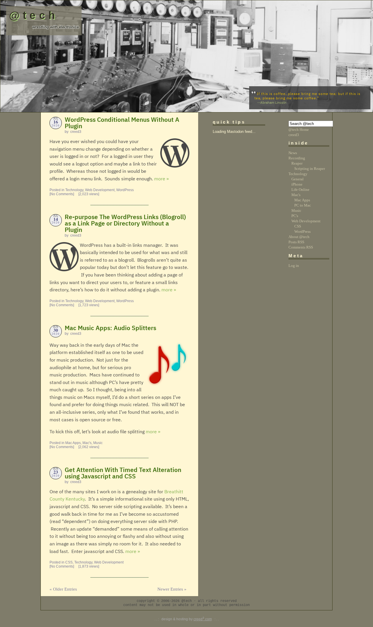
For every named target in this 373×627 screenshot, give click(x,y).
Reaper (296, 163)
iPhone (296, 184)
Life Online (300, 189)
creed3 (293, 135)
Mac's (87, 443)
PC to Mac (302, 205)
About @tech (298, 237)
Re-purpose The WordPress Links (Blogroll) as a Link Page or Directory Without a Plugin (125, 223)
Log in (293, 265)
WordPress (125, 190)
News (292, 153)
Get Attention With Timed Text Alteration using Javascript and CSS (123, 473)
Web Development (100, 190)
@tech (33, 15)
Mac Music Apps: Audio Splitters (110, 328)
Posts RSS (296, 242)
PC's (294, 216)
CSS (69, 562)
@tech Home (298, 129)
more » (161, 179)
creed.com (202, 619)
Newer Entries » (171, 589)
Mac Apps (73, 443)
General (297, 179)
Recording (296, 158)
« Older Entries (63, 589)
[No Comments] (62, 194)
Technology (74, 190)
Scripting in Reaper (309, 168)
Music (98, 443)
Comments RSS (300, 247)
